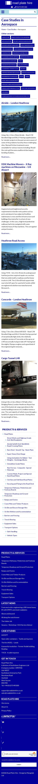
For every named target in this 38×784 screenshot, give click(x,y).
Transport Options (11, 527)
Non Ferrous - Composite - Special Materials (19, 469)
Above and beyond (8, 614)
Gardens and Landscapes (9, 61)
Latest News (8, 603)
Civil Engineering (7, 49)
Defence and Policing (28, 72)
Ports (20, 61)
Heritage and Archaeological (11, 72)
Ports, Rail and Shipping (28, 88)
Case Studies (8, 631)
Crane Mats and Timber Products (16, 504)
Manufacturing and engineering (12, 84)
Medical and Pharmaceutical (10, 88)
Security (23, 68)
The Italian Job (6, 621)
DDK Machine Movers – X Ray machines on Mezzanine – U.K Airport (16, 167)
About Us (4, 707)
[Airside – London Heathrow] (19, 133)
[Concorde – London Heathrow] (19, 329)
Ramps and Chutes (11, 500)
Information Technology (10, 76)
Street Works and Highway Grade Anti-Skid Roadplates (19, 439)
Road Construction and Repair (21, 37)
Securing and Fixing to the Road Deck (20, 484)
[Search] (35, 12)
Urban (27, 76)
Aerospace (5, 92)
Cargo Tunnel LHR (10, 358)
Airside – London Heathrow (15, 103)
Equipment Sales (10, 524)
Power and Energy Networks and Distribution (15, 96)
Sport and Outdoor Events (10, 80)
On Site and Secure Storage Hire (15, 508)
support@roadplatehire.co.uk (12, 690)
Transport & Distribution (20, 53)
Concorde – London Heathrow (16, 299)
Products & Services (13, 553)
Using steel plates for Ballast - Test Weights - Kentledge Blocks (19, 459)
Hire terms (5, 703)
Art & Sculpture (6, 41)
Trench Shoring (9, 520)
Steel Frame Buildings (27, 45)
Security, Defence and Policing (23, 41)
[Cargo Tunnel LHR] (19, 400)
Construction (6, 53)
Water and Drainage (26, 57)
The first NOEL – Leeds (9, 643)
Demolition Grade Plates (16, 464)
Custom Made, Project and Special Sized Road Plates (19, 475)
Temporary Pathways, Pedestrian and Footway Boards (17, 489)
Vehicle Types (12, 535)
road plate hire (22, 3)
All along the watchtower (10, 617)
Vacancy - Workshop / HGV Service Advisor (16, 625)
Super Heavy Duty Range (16, 454)
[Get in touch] (12, 7)
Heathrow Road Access (13, 240)
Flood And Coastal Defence (10, 57)
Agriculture (5, 37)
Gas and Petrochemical (9, 64)
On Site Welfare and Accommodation (17, 512)
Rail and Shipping (23, 64)
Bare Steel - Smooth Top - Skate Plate (20, 450)
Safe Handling (12, 531)
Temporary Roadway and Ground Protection (16, 495)
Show (21, 76)
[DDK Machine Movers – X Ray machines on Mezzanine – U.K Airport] (19, 207)
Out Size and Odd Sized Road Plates (19, 480)
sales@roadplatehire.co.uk (10, 693)
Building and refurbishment (10, 45)
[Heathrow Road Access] (19, 271)
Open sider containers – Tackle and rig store (17, 639)
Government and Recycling (10, 68)
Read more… (5, 157)
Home (3, 29)
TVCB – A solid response (10, 653)
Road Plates (8, 434)
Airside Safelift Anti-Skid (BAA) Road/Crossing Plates (18, 445)
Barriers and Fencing (11, 516)
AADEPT (4, 635)
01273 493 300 (21, 7)
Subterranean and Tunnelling (23, 49)
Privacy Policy (6, 711)
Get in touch (8, 658)
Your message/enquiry (10, 715)
